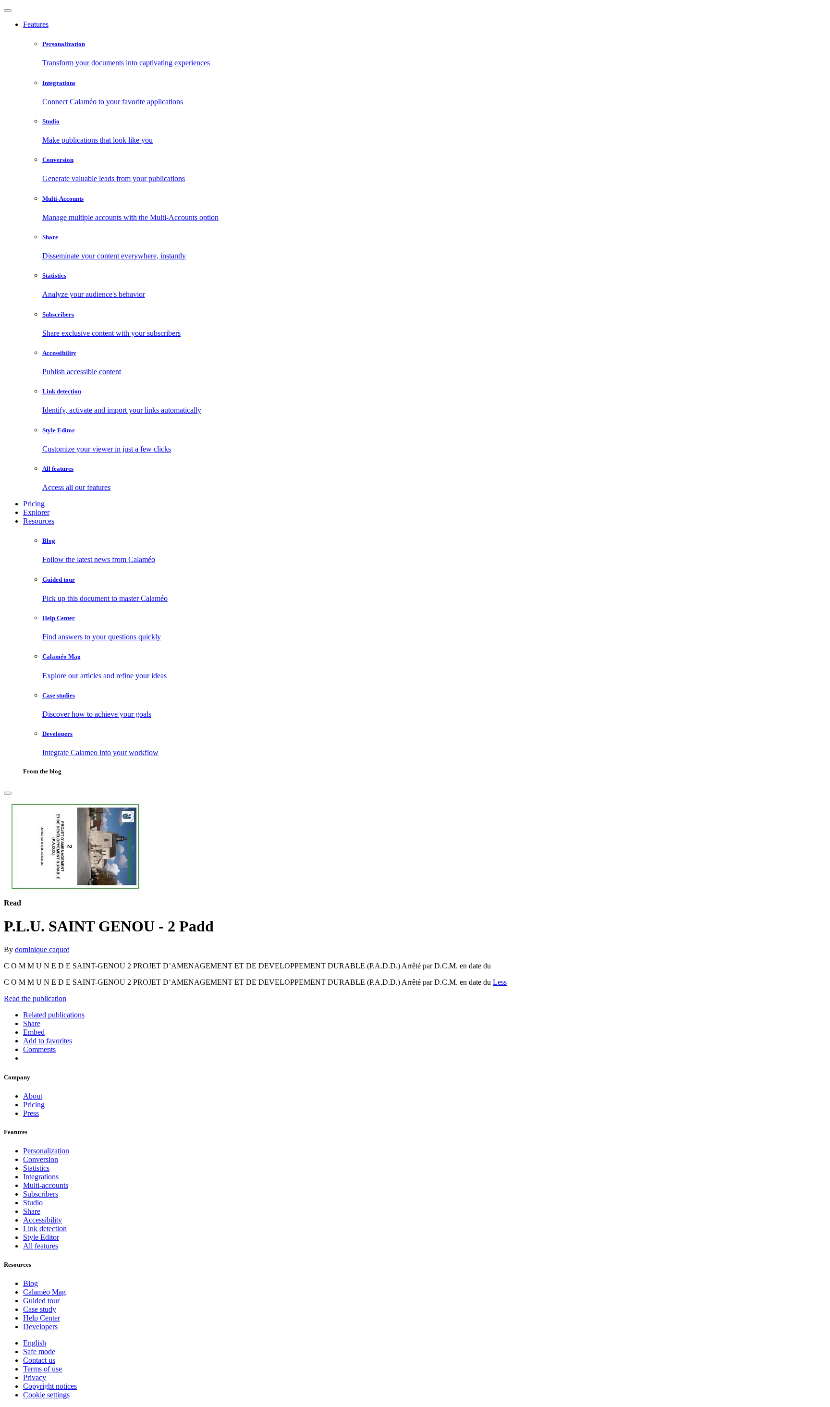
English (34, 1343)
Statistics (36, 1168)
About (32, 1096)
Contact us (39, 1360)
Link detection (45, 1228)
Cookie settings (46, 1395)
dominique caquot (42, 949)
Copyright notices (50, 1386)
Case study (39, 1309)
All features (40, 1246)
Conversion (40, 1159)
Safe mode (39, 1351)
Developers (40, 1326)
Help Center (41, 1318)
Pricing (34, 504)
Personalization (46, 1151)
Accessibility (42, 1220)
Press (31, 1113)
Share (31, 1211)
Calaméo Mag (44, 1292)
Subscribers (40, 1194)
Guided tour (41, 1301)
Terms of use (42, 1369)
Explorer (36, 512)
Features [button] (36, 24)
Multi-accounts (45, 1185)
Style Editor (41, 1237)
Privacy (34, 1377)
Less (500, 982)
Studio (33, 1203)
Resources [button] (38, 521)
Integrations (41, 1177)
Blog (30, 1283)
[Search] (8, 793)
